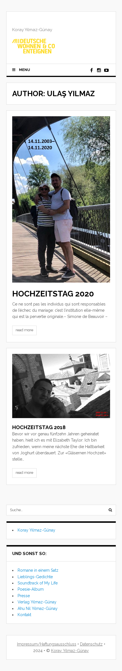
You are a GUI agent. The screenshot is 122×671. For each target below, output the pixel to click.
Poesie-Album (31, 589)
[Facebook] (91, 70)
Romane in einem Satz (38, 570)
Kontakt (24, 614)
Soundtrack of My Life (38, 583)
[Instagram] (99, 70)
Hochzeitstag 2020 (53, 293)
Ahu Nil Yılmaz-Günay (38, 608)
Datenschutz (91, 644)
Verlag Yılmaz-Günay (37, 602)
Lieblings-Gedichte (35, 577)
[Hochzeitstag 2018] (61, 386)
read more (24, 330)
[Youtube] (106, 70)
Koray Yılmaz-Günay (36, 530)
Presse (24, 595)
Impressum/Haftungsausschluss (46, 644)
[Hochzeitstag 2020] (61, 199)
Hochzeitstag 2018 (39, 427)
